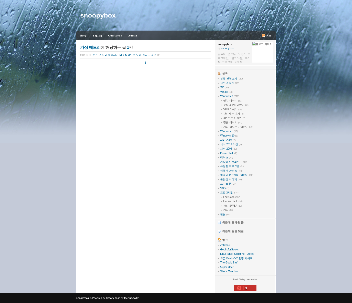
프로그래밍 (230, 192)
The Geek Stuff (229, 262)
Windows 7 (229, 96)
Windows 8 (229, 131)
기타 (228, 210)
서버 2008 (228, 148)
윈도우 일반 (229, 83)
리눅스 (226, 157)
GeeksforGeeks (229, 249)
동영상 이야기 (231, 179)
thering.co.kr (131, 298)
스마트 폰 (228, 183)
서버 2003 (228, 139)
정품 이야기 (232, 122)
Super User (226, 267)
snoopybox (98, 15)
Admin (132, 35)
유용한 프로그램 (232, 166)
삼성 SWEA (232, 205)
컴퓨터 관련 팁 (231, 170)
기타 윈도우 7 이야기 (238, 126)
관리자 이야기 (233, 113)
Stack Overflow (229, 271)
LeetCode (232, 196)
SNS (224, 188)
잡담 (225, 214)
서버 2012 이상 (231, 144)
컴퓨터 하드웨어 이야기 (236, 174)
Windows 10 (229, 135)
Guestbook (115, 35)
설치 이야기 (232, 100)
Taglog (97, 35)
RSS (269, 35)
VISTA (226, 91)
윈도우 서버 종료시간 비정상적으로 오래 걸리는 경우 (120, 54)
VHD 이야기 (232, 109)
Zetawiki (225, 245)
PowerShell (228, 153)
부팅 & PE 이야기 (236, 104)
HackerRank (233, 201)
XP (224, 87)
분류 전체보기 (232, 78)
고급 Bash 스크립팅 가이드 (236, 258)
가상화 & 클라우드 (233, 161)
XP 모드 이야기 (234, 118)
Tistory (110, 298)
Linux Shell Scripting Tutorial (237, 253)
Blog (83, 35)
